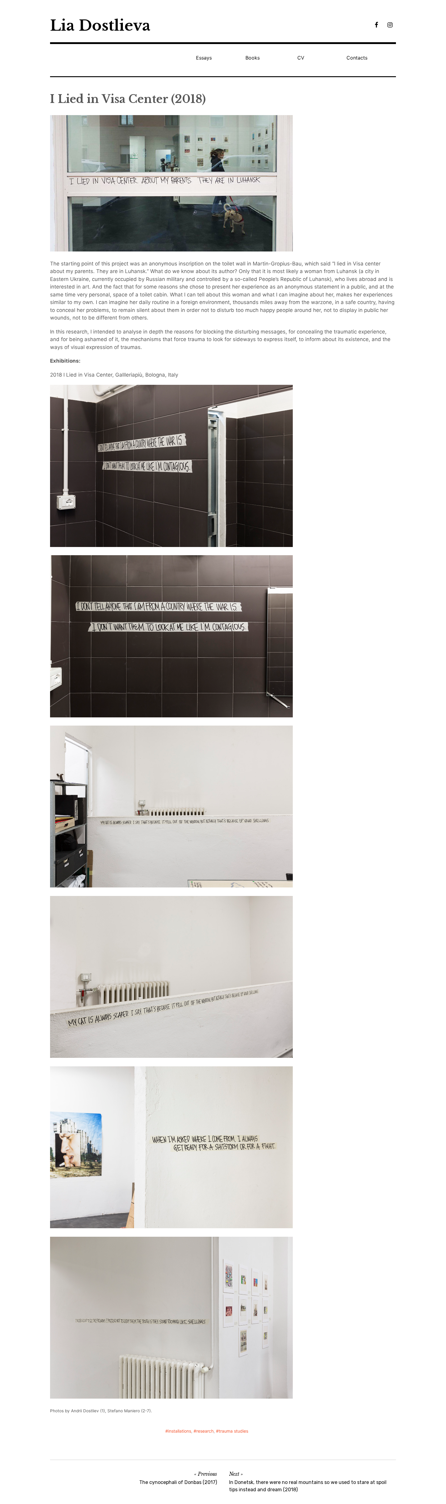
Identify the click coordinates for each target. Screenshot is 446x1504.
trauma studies (233, 1431)
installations (179, 1431)
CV (300, 58)
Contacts (356, 58)
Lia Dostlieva (100, 25)
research (205, 1431)
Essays (204, 58)
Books (252, 58)
